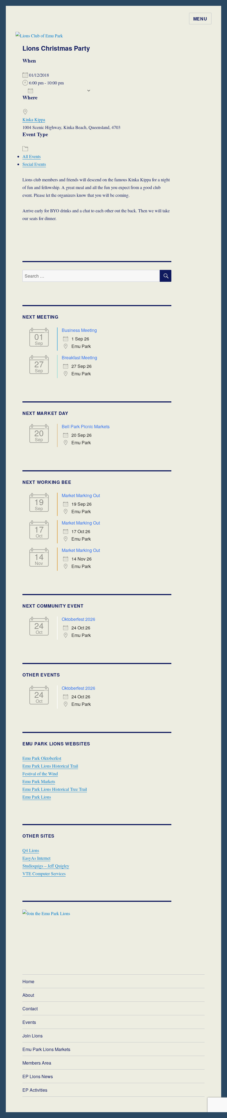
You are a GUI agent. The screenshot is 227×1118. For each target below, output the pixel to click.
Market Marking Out (81, 495)
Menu (200, 19)
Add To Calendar (60, 90)
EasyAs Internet (36, 858)
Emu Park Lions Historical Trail (50, 766)
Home (28, 981)
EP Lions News (37, 1076)
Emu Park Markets (38, 781)
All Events (31, 156)
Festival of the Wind (40, 773)
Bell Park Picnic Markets (86, 426)
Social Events (34, 164)
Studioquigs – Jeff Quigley (45, 866)
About (28, 995)
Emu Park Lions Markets (46, 1049)
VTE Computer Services (44, 873)
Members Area (36, 1063)
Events (29, 1022)
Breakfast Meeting (79, 357)
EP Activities (34, 1090)
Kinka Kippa (33, 119)
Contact (30, 1008)
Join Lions (32, 1035)
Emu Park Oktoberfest (41, 758)
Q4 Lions (30, 850)
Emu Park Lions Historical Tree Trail (54, 789)
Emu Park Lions (36, 797)
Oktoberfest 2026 (78, 619)
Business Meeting (79, 330)
